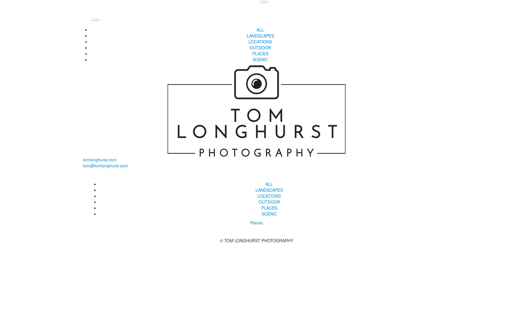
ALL (260, 30)
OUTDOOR (260, 48)
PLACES (260, 53)
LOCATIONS (260, 42)
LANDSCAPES (260, 36)
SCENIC (260, 59)
